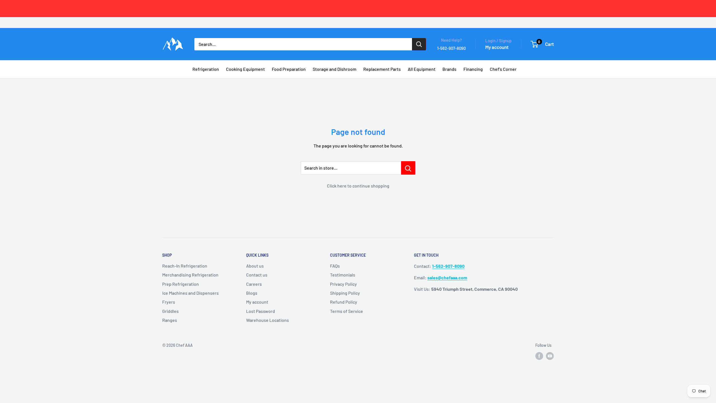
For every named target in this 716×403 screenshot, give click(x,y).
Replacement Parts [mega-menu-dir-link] (382, 69)
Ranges (169, 320)
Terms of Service (346, 311)
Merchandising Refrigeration (190, 274)
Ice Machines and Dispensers (190, 293)
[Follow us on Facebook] (539, 356)
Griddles (170, 311)
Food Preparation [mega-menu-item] (289, 69)
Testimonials (342, 274)
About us (255, 265)
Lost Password (260, 311)
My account (496, 47)
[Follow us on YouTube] (550, 356)
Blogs (251, 293)
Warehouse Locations (267, 320)
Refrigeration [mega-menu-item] (205, 69)
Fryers (168, 301)
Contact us (256, 274)
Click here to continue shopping (358, 185)
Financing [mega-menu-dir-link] (473, 69)
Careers (254, 284)
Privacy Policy (343, 284)
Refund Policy (343, 301)
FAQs (335, 265)
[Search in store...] (408, 168)
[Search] (419, 44)
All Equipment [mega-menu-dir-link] (421, 69)
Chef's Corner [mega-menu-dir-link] (503, 69)
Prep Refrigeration (180, 284)
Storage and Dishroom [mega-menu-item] (334, 69)
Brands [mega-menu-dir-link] (449, 69)
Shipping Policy (345, 293)
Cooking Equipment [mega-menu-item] (245, 69)
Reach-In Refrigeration (184, 265)
